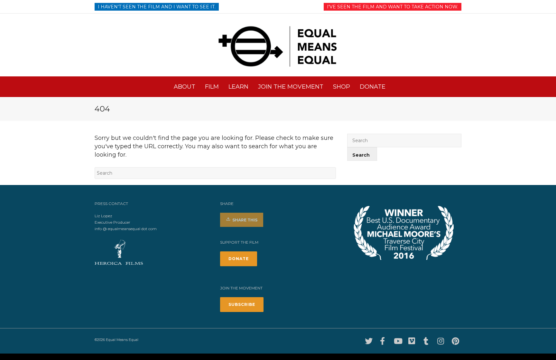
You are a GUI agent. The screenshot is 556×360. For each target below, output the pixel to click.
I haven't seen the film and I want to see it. (157, 7)
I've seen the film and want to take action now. (392, 7)
